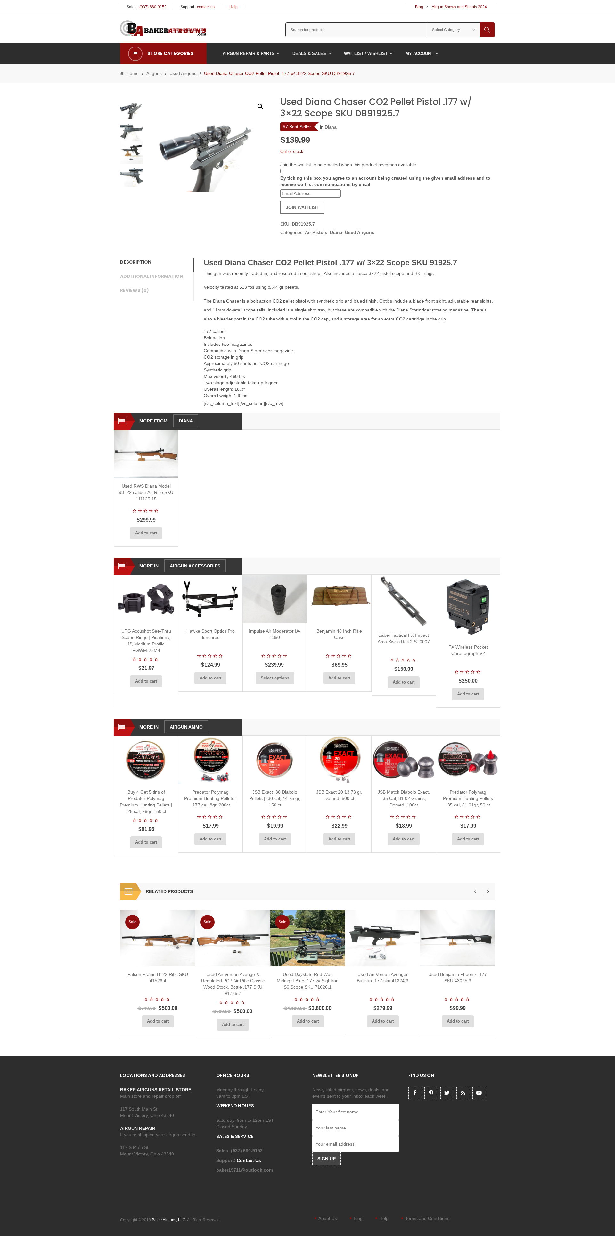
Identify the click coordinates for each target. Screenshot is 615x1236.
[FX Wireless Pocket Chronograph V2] (468, 607)
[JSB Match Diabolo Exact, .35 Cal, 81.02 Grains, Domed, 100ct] (404, 760)
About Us (327, 1218)
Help (233, 7)
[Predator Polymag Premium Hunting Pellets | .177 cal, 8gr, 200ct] (210, 760)
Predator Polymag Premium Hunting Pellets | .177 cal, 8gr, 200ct (210, 798)
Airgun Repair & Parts (249, 53)
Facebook (414, 1093)
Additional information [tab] (151, 276)
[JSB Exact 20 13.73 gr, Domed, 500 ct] (339, 760)
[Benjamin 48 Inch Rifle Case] (339, 599)
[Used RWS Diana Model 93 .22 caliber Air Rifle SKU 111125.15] (146, 454)
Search (487, 29)
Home (133, 73)
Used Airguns (182, 73)
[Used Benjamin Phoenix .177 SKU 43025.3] (457, 938)
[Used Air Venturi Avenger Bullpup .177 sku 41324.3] (382, 938)
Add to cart (146, 533)
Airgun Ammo (186, 726)
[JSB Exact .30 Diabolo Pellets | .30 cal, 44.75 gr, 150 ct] (275, 760)
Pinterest (430, 1093)
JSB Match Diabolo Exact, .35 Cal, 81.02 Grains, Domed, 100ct (404, 798)
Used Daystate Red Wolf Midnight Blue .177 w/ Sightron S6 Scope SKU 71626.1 (308, 981)
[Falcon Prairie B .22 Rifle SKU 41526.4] (157, 938)
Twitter (446, 1093)
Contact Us (249, 1160)
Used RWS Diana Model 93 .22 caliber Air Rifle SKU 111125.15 (146, 492)
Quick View (163, 470)
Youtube (478, 1093)
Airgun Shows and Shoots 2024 (459, 7)
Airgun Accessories (195, 565)
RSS (462, 1093)
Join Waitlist (302, 207)
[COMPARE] (148, 470)
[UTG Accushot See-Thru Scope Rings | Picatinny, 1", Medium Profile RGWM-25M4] (146, 599)
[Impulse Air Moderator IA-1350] (275, 599)
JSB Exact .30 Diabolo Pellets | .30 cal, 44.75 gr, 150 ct (274, 798)
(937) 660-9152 (153, 7)
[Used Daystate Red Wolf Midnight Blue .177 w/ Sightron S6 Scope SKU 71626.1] (307, 938)
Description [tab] (136, 262)
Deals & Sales (309, 53)
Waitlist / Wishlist (366, 53)
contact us (206, 7)
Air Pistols (316, 232)
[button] (260, 106)
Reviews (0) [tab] (134, 290)
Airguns (154, 73)
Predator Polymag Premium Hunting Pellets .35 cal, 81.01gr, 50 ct (468, 798)
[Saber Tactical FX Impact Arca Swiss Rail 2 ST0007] (404, 601)
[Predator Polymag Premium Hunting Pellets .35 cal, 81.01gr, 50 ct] (468, 760)
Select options (275, 678)
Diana (331, 127)
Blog (419, 7)
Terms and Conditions (427, 1218)
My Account (419, 53)
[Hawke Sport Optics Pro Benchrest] (210, 599)
